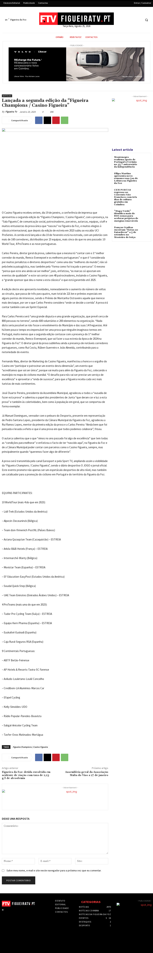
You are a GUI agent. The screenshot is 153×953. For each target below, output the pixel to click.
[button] (146, 20)
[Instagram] (12, 913)
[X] (131, 19)
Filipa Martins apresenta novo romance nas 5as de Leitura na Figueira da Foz (126, 178)
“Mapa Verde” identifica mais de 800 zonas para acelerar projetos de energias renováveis (126, 216)
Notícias (7, 96)
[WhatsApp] (64, 120)
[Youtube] (138, 19)
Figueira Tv (11, 111)
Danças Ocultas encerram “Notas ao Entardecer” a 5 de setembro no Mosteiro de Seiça (126, 232)
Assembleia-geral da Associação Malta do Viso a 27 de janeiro (86, 773)
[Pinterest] (56, 120)
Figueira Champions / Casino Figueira (30, 747)
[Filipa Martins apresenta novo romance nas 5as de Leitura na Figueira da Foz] (144, 176)
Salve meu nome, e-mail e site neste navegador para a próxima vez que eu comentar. (54, 870)
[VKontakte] (23, 913)
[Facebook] (124, 19)
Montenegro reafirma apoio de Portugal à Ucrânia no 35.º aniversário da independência (125, 162)
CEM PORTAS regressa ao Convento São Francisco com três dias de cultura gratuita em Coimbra (125, 197)
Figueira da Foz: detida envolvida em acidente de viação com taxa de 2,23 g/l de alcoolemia (26, 775)
